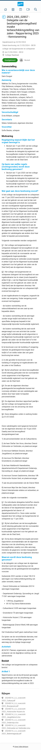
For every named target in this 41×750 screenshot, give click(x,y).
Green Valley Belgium (21, 746)
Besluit (27, 60)
